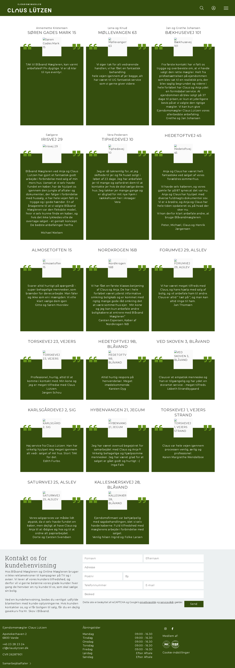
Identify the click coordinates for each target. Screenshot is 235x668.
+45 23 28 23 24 (13, 644)
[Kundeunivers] (213, 8)
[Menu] (225, 8)
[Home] (62, 8)
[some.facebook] (172, 629)
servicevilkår (167, 602)
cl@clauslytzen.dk (15, 648)
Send (193, 603)
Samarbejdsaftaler (15, 663)
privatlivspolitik (148, 602)
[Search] (202, 8)
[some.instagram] (165, 629)
